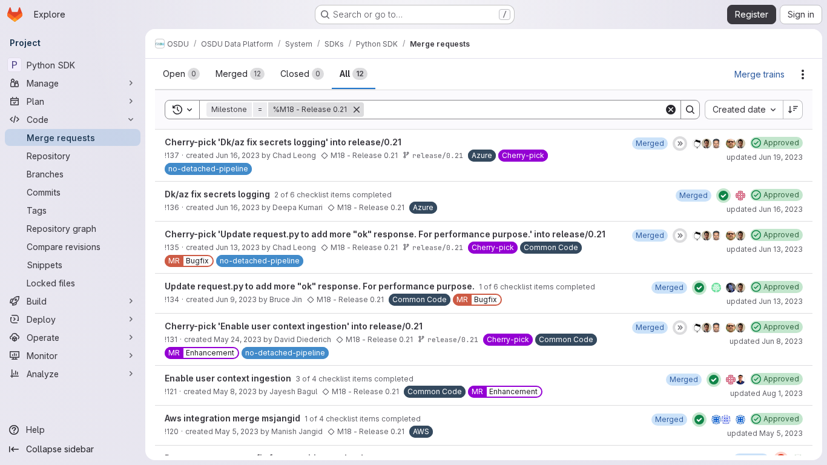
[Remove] (356, 109)
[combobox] (744, 109)
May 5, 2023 (237, 431)
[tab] (181, 74)
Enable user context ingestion (229, 378)
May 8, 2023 (235, 391)
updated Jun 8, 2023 (766, 341)
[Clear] (671, 109)
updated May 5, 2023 (765, 433)
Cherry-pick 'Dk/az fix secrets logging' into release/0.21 (283, 142)
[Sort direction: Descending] (793, 109)
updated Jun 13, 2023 (765, 249)
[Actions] (802, 74)
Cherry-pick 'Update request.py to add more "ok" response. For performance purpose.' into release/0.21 (385, 234)
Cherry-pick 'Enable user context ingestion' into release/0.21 (294, 326)
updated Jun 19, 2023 (765, 157)
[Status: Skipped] (680, 143)
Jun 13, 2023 (238, 247)
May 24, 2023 (238, 339)
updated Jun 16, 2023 (765, 209)
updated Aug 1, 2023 (766, 393)
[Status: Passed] (723, 195)
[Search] (690, 109)
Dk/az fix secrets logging (218, 194)
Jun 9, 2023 (236, 299)
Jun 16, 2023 (238, 155)
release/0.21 (437, 155)
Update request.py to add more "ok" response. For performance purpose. (320, 286)
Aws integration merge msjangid (233, 418)
